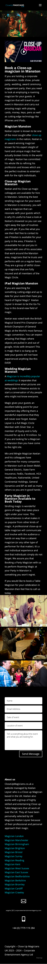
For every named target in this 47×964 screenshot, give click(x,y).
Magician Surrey (13, 856)
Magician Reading (14, 860)
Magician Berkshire (15, 880)
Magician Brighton (15, 848)
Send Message (30, 754)
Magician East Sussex (16, 872)
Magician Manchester (16, 840)
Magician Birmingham (17, 844)
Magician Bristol (13, 852)
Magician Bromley (15, 884)
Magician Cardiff (14, 888)
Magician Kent (12, 864)
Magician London (14, 836)
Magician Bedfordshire (17, 876)
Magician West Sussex (17, 868)
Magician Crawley (14, 892)
